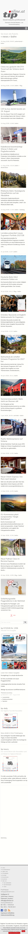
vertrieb (16, 415)
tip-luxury (5, 749)
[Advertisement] (14, 4)
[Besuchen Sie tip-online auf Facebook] (2, 911)
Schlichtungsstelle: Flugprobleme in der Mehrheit (13, 600)
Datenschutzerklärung (14, 932)
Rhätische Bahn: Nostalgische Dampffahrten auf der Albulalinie (13, 193)
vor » (14, 615)
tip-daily (4, 708)
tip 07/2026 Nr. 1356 (9, 628)
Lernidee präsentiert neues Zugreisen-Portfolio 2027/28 (12, 234)
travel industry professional (14, 20)
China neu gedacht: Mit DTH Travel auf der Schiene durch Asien (12, 69)
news (3, 867)
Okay (23, 931)
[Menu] (26, 28)
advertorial (18, 41)
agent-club (5, 871)
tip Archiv (4, 879)
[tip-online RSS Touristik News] (9, 911)
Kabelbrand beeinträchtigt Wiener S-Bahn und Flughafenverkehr (11, 149)
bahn (2, 43)
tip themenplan (7, 884)
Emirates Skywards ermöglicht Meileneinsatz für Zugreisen (13, 316)
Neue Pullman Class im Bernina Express (10, 560)
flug (21, 85)
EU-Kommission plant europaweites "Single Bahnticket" (9, 516)
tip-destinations (6, 869)
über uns (4, 880)
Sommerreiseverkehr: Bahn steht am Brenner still (12, 400)
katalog (22, 210)
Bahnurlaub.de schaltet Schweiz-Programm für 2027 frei (13, 359)
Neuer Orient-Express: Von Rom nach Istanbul (12, 478)
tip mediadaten (7, 882)
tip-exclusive (5, 877)
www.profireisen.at (6, 902)
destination (4, 167)
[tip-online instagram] (6, 911)
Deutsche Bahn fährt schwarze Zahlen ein (9, 278)
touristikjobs (5, 873)
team (5, 886)
